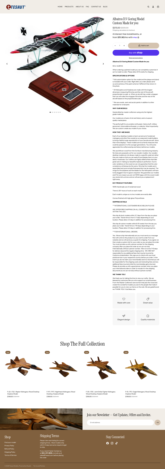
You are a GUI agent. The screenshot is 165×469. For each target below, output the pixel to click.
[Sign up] (158, 422)
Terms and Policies (39, 466)
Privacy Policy (9, 446)
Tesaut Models (13, 466)
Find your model (10, 442)
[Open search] (148, 6)
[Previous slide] (6, 64)
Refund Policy (9, 449)
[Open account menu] (153, 6)
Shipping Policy (9, 452)
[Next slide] (104, 64)
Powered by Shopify (25, 466)
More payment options (136, 58)
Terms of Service (10, 455)
